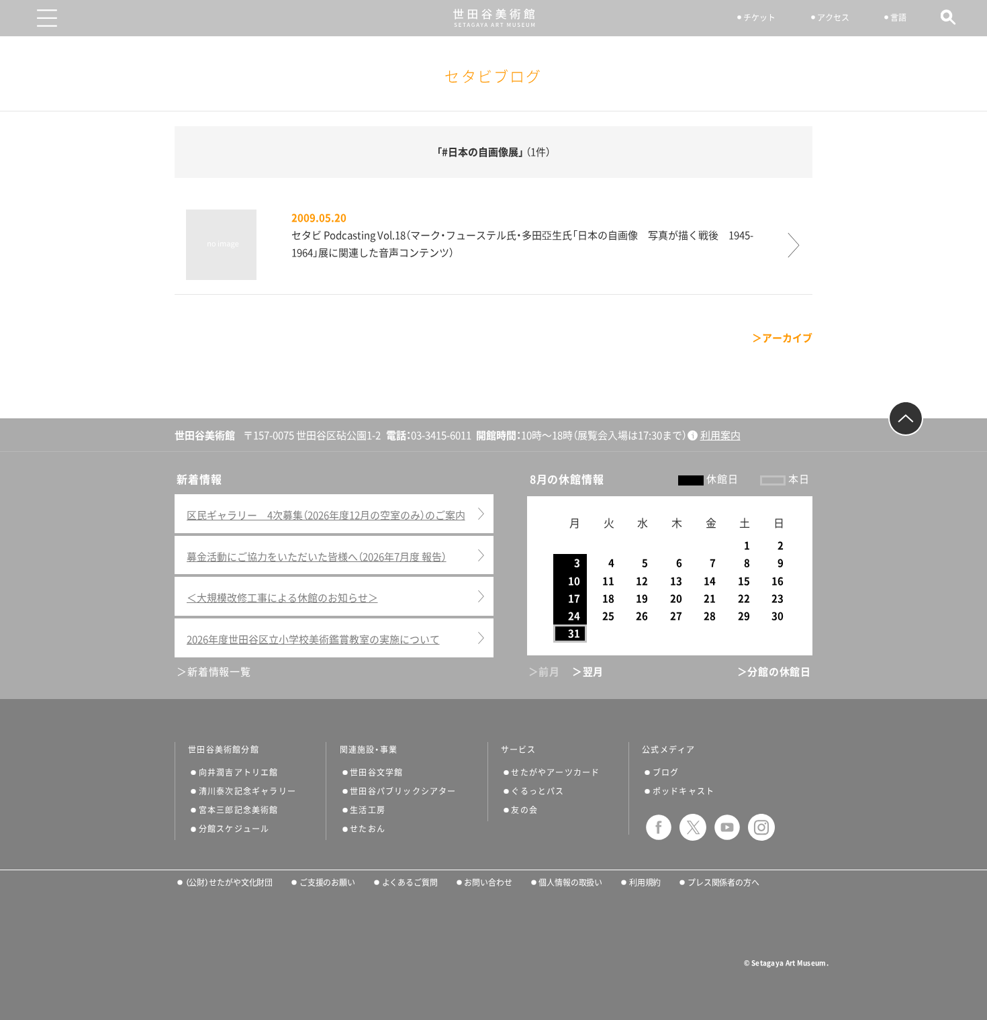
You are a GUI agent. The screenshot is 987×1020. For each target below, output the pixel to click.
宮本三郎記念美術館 (239, 810)
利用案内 (720, 435)
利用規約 (645, 882)
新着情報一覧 (218, 672)
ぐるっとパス (537, 791)
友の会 (524, 810)
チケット (759, 17)
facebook (658, 827)
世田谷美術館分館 (223, 749)
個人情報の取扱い (570, 882)
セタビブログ (493, 76)
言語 (898, 17)
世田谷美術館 (494, 18)
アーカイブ (787, 338)
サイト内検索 (948, 17)
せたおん (367, 829)
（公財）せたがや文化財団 (229, 882)
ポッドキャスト (683, 791)
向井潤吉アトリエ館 (239, 772)
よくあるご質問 (410, 882)
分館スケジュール (234, 829)
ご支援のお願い (327, 882)
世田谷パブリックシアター (403, 791)
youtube (727, 827)
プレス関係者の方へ (723, 882)
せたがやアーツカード (555, 772)
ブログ (666, 772)
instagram (761, 827)
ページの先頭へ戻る (905, 418)
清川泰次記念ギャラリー (247, 791)
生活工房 (367, 810)
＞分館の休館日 (774, 672)
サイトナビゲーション (47, 18)
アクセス (833, 17)
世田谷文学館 (376, 772)
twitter (692, 827)
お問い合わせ (488, 882)
